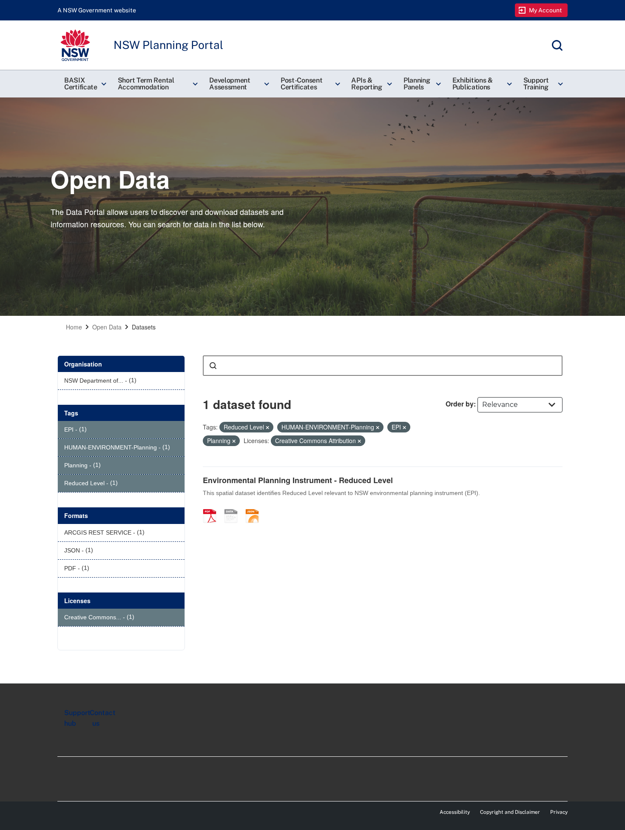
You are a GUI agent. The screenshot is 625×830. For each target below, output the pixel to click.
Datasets (144, 327)
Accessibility (455, 812)
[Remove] (267, 427)
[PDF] (212, 507)
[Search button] (213, 365)
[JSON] (255, 507)
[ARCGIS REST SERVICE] (234, 507)
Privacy (559, 812)
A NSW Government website (96, 10)
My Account (545, 10)
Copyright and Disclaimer (510, 812)
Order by (460, 404)
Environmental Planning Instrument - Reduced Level (298, 480)
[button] (84, 83)
